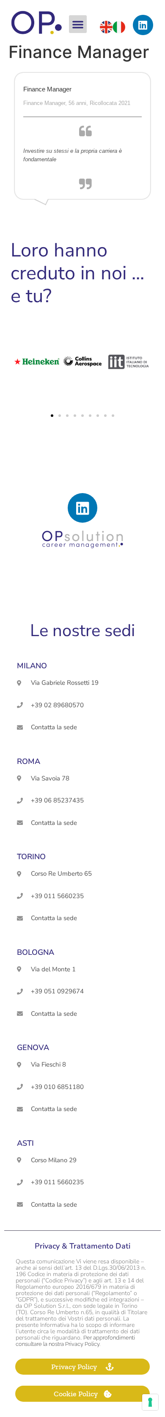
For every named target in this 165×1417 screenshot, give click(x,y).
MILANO (32, 666)
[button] (78, 24)
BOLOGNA (35, 952)
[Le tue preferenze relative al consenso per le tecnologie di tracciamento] (150, 1402)
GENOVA (33, 1047)
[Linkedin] (143, 25)
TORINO (31, 857)
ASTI (25, 1143)
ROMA (28, 761)
